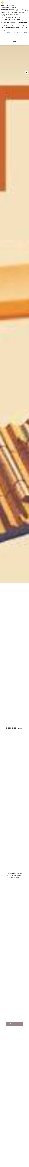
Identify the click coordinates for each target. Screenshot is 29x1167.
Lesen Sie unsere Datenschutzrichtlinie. (12, 32)
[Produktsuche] (27, 72)
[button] (26, 2)
